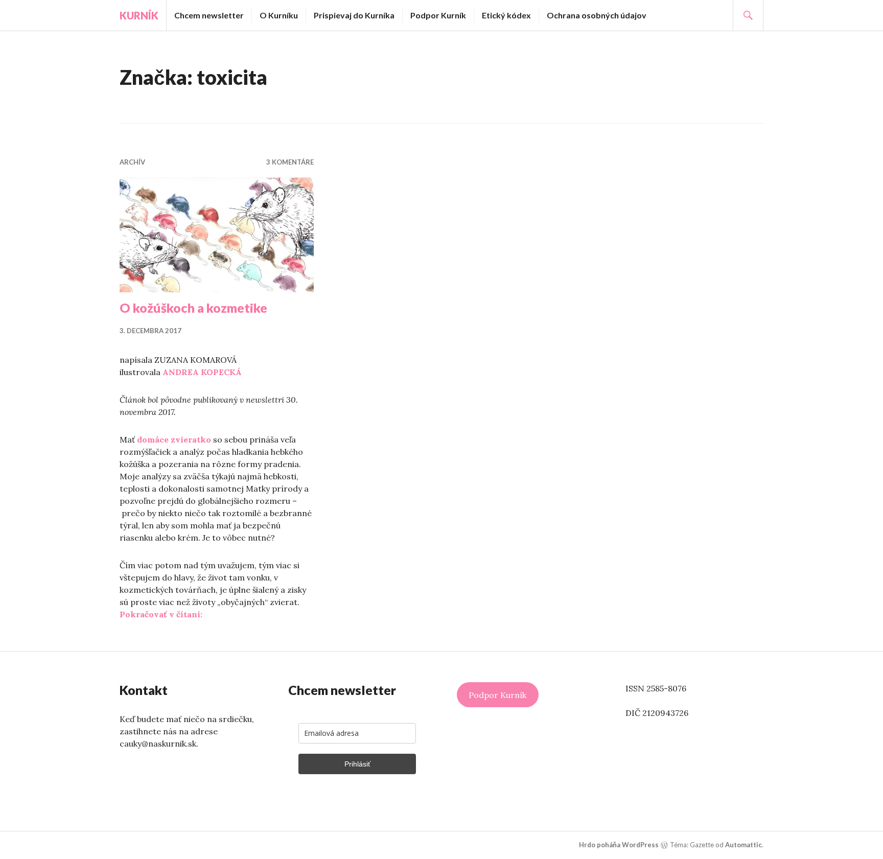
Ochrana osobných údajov (596, 15)
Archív (132, 162)
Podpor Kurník (438, 15)
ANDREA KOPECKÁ (202, 372)
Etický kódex (506, 15)
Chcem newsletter (209, 15)
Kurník (139, 15)
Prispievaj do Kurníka (354, 15)
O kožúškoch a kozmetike (193, 307)
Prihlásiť (357, 764)
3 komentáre (290, 162)
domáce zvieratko (174, 439)
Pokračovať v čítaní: (161, 614)
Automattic (743, 845)
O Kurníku (279, 15)
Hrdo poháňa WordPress (619, 845)
